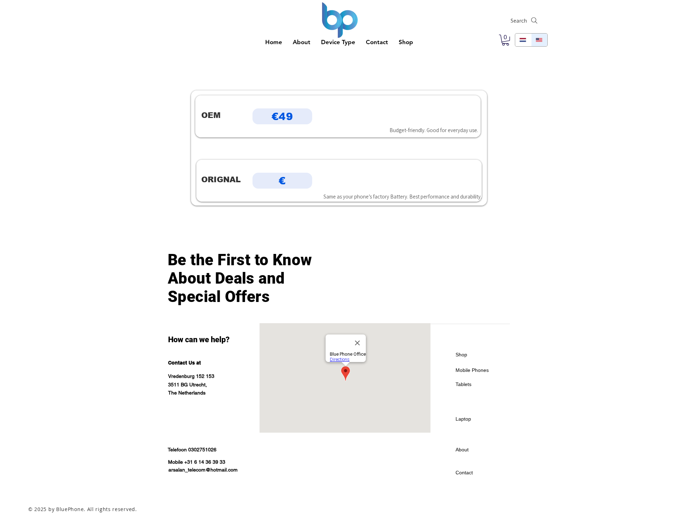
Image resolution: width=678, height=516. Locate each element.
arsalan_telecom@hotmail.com (203, 470)
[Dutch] (523, 40)
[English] (539, 40)
